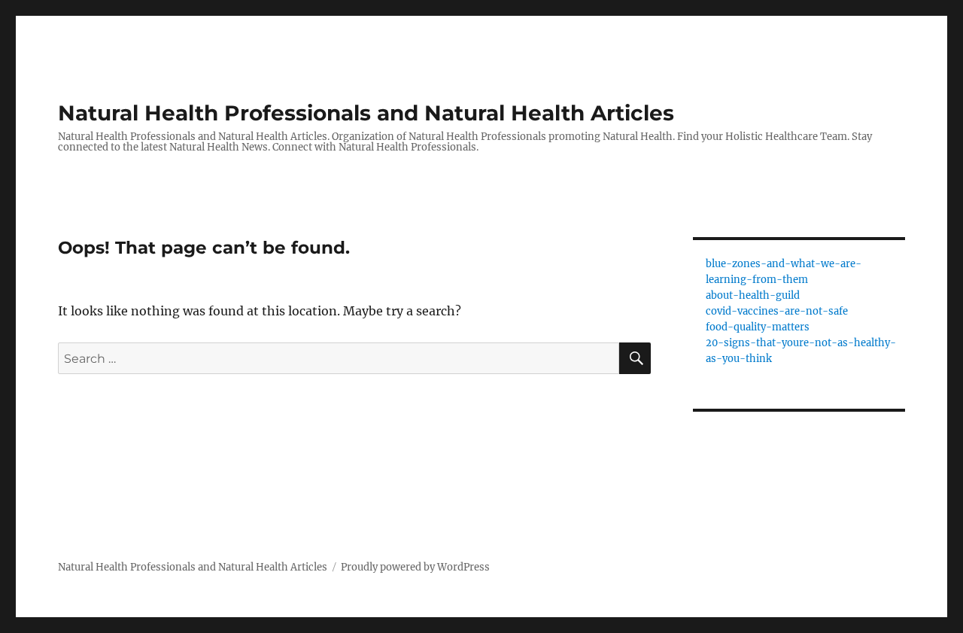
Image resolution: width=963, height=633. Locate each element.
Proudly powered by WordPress (415, 567)
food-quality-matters (758, 327)
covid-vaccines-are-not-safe (777, 311)
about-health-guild (753, 295)
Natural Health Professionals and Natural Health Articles (366, 113)
